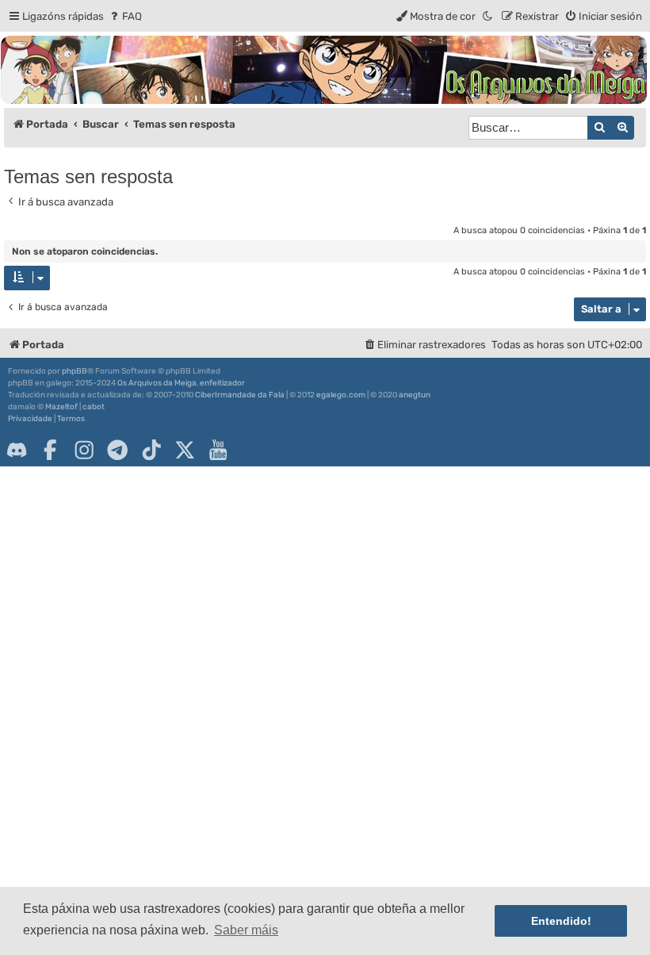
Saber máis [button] (246, 930)
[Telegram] (117, 449)
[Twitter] (184, 449)
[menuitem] (125, 16)
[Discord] (16, 449)
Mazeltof (61, 407)
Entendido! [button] (561, 921)
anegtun (414, 395)
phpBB (74, 371)
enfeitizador (222, 383)
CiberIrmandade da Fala (240, 395)
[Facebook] (50, 449)
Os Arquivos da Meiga (157, 383)
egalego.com (340, 395)
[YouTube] (218, 449)
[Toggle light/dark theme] (488, 16)
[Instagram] (84, 449)
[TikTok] (151, 449)
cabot (93, 407)
